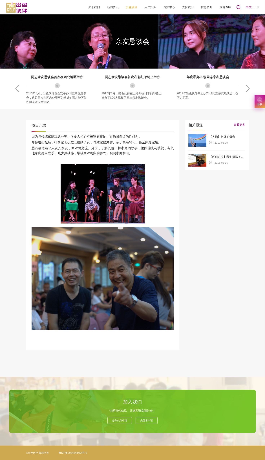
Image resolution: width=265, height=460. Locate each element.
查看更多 (239, 124)
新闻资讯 (113, 7)
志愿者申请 (146, 420)
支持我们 (188, 7)
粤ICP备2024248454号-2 (73, 452)
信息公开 (206, 7)
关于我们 (94, 7)
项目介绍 (39, 125)
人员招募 (150, 7)
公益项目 (131, 7)
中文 (249, 7)
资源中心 (169, 7)
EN (257, 7)
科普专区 (225, 7)
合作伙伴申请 (119, 420)
